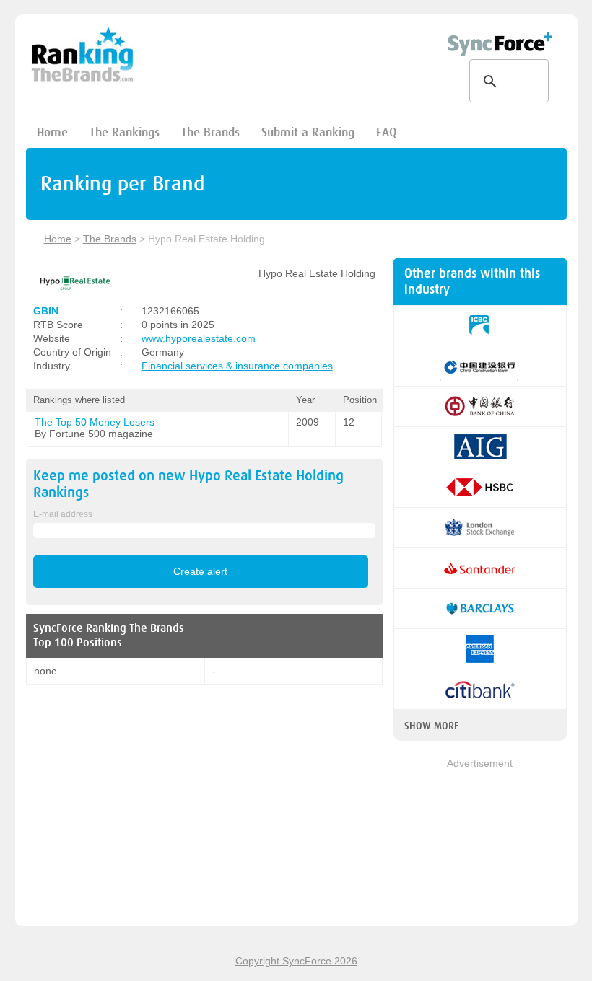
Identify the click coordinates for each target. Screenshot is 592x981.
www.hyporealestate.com (199, 338)
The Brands (210, 132)
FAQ (386, 132)
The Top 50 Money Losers (94, 422)
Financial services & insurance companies (237, 365)
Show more (431, 725)
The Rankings (125, 132)
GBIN (45, 311)
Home (52, 132)
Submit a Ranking (307, 132)
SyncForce (58, 628)
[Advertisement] (480, 843)
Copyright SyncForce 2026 (296, 961)
